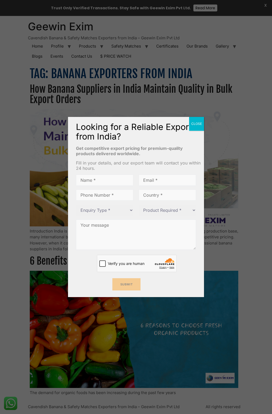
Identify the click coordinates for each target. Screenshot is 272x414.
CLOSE (196, 124)
